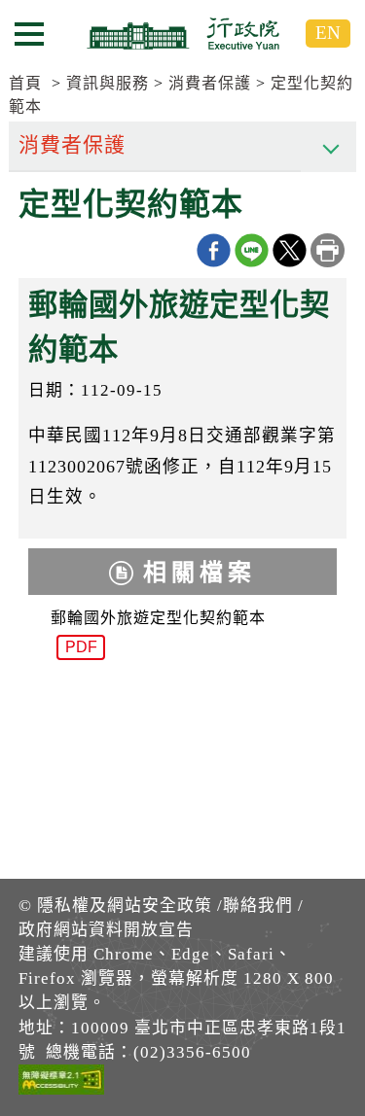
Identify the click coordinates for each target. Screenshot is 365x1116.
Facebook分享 (214, 250)
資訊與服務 (107, 83)
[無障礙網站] (61, 1082)
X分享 (290, 250)
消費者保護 (209, 83)
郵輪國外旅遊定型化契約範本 (158, 633)
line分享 (252, 250)
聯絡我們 (258, 905)
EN (328, 32)
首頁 (25, 83)
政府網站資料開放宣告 (106, 930)
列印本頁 (327, 250)
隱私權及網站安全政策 (124, 905)
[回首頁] (183, 33)
